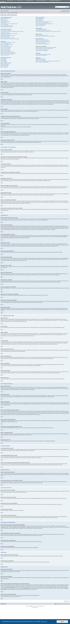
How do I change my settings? (6, 30)
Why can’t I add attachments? (6, 49)
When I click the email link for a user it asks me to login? (10, 38)
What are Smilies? (4, 60)
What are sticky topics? (4, 64)
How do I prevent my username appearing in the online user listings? (12, 31)
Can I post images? (4, 61)
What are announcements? (5, 63)
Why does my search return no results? (42, 40)
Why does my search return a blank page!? (43, 41)
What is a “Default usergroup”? (41, 24)
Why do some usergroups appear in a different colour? (45, 23)
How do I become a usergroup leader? (42, 22)
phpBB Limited (31, 570)
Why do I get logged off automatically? (7, 25)
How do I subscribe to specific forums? (42, 49)
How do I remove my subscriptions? (42, 50)
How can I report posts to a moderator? (7, 51)
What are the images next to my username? (8, 35)
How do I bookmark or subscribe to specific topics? (44, 48)
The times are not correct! (5, 32)
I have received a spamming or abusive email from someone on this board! (48, 31)
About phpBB (11, 571)
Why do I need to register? (5, 18)
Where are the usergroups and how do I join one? (44, 21)
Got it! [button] (62, 621)
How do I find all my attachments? (41, 55)
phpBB (44, 180)
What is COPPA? (3, 19)
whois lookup (8, 585)
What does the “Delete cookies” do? (7, 26)
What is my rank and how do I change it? (7, 37)
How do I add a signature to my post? (7, 44)
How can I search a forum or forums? (42, 39)
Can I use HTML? (4, 59)
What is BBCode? (3, 58)
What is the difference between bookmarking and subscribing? (46, 47)
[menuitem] (7, 11)
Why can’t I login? (3, 22)
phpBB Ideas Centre (50, 577)
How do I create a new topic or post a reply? (8, 42)
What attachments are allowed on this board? (43, 54)
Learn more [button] (44, 621)
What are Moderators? (39, 19)
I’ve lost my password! (4, 24)
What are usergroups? (39, 20)
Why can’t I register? (4, 20)
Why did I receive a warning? (5, 50)
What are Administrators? (40, 18)
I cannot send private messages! (41, 29)
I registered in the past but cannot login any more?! (9, 23)
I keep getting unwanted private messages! (43, 30)
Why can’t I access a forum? (5, 48)
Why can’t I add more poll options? (6, 46)
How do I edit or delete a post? (6, 43)
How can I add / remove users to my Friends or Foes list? (45, 36)
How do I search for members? (41, 42)
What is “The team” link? (40, 25)
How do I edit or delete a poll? (5, 47)
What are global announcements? (6, 62)
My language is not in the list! (5, 34)
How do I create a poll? (4, 45)
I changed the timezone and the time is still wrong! (9, 33)
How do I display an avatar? (5, 36)
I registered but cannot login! (5, 21)
